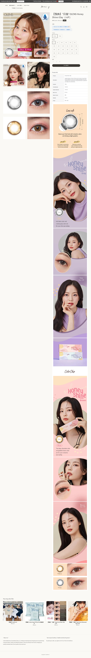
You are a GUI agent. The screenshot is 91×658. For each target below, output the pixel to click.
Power (53, 39)
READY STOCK (26, 5)
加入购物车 (66, 65)
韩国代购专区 (12, 5)
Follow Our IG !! (4, 1)
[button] (81, 7)
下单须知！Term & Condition (17, 8)
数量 (53, 59)
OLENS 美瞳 (19, 5)
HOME (6, 5)
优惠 (53, 24)
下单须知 (45, 1)
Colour (53, 32)
